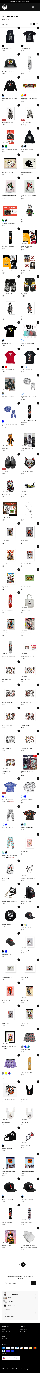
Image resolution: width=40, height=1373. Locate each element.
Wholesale (4, 1334)
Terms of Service (24, 1334)
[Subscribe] (33, 1283)
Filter (6, 24)
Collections (9, 13)
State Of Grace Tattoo (7, 1332)
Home (3, 13)
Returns (3, 1336)
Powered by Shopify (22, 1369)
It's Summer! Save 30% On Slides (19, 1)
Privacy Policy (23, 1332)
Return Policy (23, 1329)
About (3, 1329)
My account (4, 1338)
